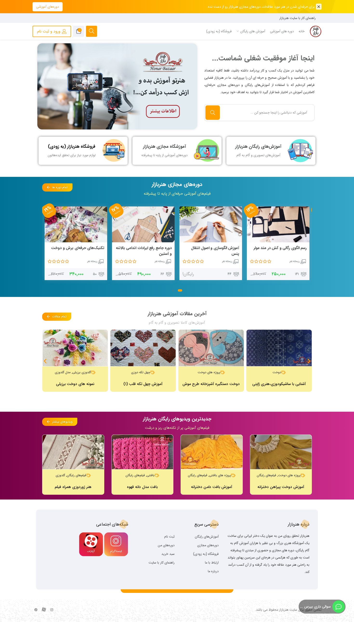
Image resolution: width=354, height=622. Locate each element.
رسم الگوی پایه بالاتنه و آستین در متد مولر (78, 251)
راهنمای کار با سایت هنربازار (297, 18)
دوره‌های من (166, 545)
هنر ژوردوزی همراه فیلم (73, 487)
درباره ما (213, 571)
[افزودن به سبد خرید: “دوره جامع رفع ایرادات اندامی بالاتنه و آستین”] (223, 248)
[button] (180, 290)
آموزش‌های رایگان (207, 536)
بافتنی (151, 475)
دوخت (276, 372)
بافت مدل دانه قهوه (142, 487)
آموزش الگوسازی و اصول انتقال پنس (282, 251)
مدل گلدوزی (63, 372)
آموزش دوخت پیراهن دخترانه (280, 487)
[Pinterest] (35, 610)
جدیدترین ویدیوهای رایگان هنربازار (177, 419)
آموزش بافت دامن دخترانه (211, 487)
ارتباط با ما (212, 562)
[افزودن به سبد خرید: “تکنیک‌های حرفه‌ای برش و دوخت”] (166, 248)
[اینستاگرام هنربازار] (117, 86)
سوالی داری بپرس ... (315, 606)
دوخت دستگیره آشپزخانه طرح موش (211, 384)
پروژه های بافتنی (220, 475)
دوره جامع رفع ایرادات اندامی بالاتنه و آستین (211, 251)
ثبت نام (169, 536)
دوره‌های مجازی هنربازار (177, 184)
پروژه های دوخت (208, 372)
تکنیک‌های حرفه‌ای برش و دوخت (144, 248)
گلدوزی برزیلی (81, 372)
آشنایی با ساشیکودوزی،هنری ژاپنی (279, 384)
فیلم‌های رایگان (266, 475)
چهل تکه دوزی (140, 372)
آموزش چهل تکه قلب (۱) (143, 384)
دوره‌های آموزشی (47, 6)
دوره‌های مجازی (208, 545)
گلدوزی (60, 475)
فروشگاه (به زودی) (206, 554)
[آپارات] (43, 610)
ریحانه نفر (294, 261)
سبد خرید (168, 554)
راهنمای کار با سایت (162, 562)
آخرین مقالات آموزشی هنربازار (177, 313)
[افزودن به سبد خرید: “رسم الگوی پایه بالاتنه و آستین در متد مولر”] (99, 248)
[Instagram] (51, 610)
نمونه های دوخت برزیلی (75, 384)
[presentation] (47, 87)
